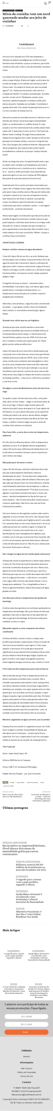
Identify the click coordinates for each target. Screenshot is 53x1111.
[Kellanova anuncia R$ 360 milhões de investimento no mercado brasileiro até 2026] (8, 866)
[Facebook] (5, 31)
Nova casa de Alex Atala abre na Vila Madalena (13, 795)
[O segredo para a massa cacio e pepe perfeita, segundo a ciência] (8, 880)
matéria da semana (32, 782)
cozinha (12, 782)
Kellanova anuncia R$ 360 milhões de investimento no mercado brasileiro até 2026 (31, 867)
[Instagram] (27, 1045)
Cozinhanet (9, 25)
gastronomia (20, 782)
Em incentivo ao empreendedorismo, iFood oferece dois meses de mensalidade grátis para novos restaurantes (24, 850)
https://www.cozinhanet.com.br (26, 48)
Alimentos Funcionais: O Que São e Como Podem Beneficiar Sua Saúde (29, 914)
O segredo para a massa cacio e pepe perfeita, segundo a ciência (28, 882)
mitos (42, 782)
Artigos (19, 10)
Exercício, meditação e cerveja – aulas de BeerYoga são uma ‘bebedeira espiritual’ (40, 797)
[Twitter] (11, 31)
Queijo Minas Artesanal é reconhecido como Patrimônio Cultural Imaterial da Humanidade (30, 898)
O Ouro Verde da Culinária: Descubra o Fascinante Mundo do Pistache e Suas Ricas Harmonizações (14, 990)
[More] (29, 31)
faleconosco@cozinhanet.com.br (26, 1094)
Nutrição (20, 908)
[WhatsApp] (22, 31)
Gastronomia (8, 10)
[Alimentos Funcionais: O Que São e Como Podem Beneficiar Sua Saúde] (8, 913)
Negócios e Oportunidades (15, 842)
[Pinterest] (17, 31)
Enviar (25, 1032)
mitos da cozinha (9, 786)
